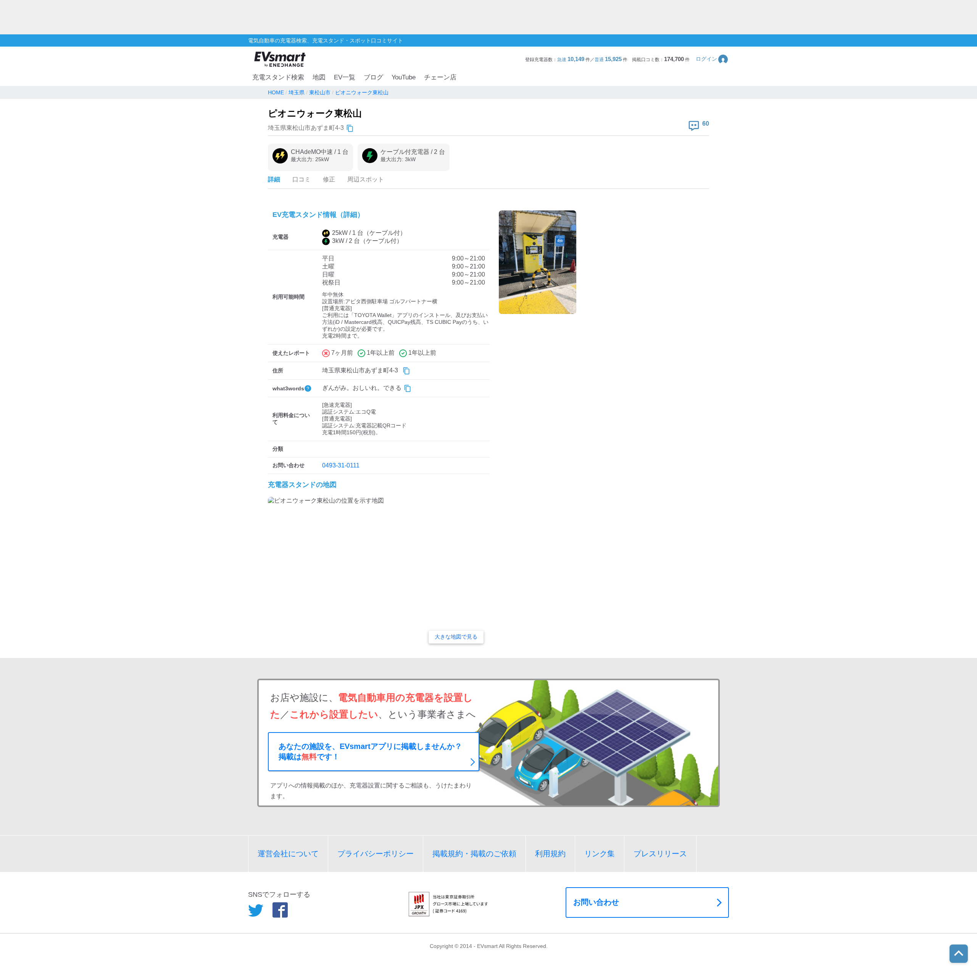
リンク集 (599, 853)
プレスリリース (660, 853)
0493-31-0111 (341, 465)
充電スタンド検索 (278, 77)
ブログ (373, 77)
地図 (319, 77)
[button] (712, 59)
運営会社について (288, 853)
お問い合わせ (596, 902)
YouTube (404, 77)
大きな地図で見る (456, 637)
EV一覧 (344, 77)
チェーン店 (440, 77)
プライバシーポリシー (375, 853)
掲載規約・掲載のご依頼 (474, 853)
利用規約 (550, 853)
